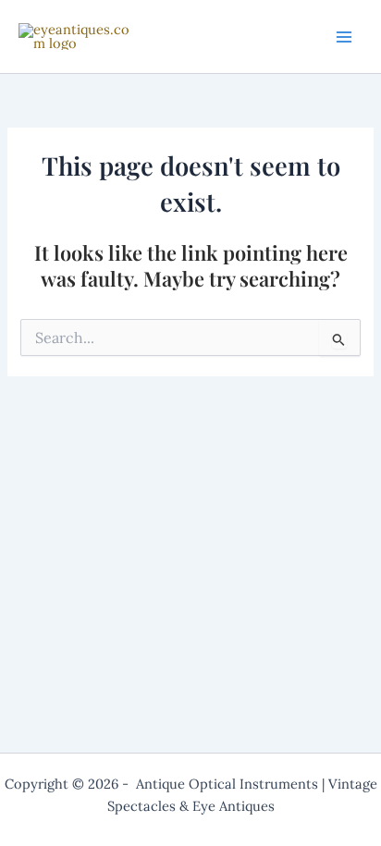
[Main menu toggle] (344, 36)
